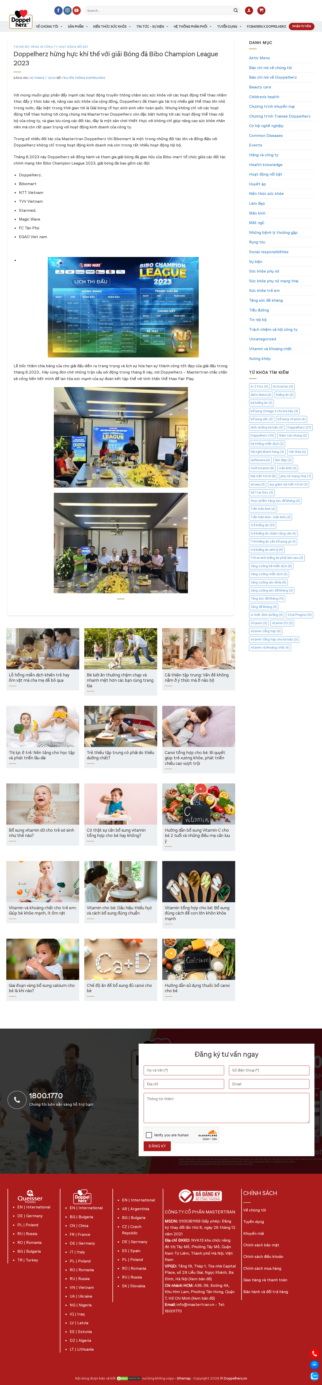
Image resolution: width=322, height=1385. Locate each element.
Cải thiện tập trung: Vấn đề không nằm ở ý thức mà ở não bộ (197, 678)
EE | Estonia (81, 1331)
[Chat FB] (314, 1364)
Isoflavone (260, 460)
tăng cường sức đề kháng (272, 590)
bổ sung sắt (262, 419)
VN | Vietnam (82, 1287)
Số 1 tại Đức (262, 492)
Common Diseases (266, 135)
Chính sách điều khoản (263, 1256)
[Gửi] (235, 10)
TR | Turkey (27, 1260)
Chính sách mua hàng (262, 1268)
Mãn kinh (257, 213)
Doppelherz (299, 427)
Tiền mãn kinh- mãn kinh (271, 517)
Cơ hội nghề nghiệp (266, 125)
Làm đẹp (257, 203)
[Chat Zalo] (314, 1375)
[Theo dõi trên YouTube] (76, 10)
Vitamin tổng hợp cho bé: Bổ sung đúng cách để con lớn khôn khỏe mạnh (197, 913)
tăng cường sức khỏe (268, 582)
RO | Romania (29, 1242)
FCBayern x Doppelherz (266, 26)
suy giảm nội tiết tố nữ (288, 484)
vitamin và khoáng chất (270, 647)
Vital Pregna (300, 615)
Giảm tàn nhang (293, 435)
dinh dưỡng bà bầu (267, 427)
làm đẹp (283, 460)
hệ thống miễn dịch (267, 444)
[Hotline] (314, 1353)
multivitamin (262, 468)
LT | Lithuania (82, 1349)
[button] (249, 11)
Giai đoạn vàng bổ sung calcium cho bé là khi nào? (42, 988)
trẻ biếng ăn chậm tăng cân (273, 533)
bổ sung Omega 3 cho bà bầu (274, 411)
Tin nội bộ (21, 47)
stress (258, 484)
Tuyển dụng (227, 26)
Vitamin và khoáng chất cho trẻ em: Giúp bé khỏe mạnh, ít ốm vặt (42, 910)
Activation (283, 386)
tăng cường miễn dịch (269, 574)
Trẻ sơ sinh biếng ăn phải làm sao (277, 558)
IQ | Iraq (77, 1314)
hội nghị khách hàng (267, 452)
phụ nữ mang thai (295, 476)
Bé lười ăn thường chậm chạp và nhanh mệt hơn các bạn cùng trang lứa (120, 681)
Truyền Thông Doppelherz (83, 78)
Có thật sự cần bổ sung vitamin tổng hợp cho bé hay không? (116, 833)
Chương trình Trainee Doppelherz (280, 116)
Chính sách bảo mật (261, 1245)
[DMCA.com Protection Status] (128, 1378)
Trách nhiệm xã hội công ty (273, 329)
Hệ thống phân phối (190, 26)
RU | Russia (27, 1233)
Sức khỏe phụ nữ (264, 271)
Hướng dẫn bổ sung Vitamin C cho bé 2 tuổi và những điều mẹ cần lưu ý (197, 836)
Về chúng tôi (47, 26)
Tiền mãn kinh (263, 509)
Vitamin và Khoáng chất (270, 348)
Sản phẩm (76, 26)
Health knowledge (266, 164)
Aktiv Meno (259, 58)
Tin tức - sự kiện (150, 26)
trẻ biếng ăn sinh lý (267, 550)
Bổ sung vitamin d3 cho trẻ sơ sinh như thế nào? (41, 833)
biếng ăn (285, 395)
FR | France (80, 1234)
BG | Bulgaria (29, 1251)
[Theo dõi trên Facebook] (58, 10)
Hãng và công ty (44, 47)
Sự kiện (255, 261)
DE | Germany (30, 1215)
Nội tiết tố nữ (263, 476)
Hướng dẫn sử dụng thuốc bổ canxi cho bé (197, 988)
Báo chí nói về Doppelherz (273, 77)
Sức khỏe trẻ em (264, 290)
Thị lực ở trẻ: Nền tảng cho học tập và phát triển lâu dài (42, 755)
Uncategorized (262, 339)
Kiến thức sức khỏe (110, 26)
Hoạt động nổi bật (74, 47)
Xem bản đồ (200, 1279)
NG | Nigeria (81, 1305)
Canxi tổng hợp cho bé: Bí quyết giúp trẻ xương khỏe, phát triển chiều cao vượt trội (195, 758)
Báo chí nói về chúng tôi (270, 67)
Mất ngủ (256, 222)
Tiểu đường (259, 310)
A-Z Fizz (259, 386)
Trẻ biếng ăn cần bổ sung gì (273, 541)
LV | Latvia (79, 1322)
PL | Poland (27, 1225)
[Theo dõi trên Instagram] (67, 10)
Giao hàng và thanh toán (265, 1280)
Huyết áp (257, 184)
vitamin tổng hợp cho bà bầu (274, 639)
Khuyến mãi (253, 1233)
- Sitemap (183, 1378)
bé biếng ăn (261, 403)
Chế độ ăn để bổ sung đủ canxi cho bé (119, 988)
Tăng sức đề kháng (266, 300)
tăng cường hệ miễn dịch (271, 566)
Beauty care (260, 87)
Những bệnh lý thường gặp (273, 232)
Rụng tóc (257, 242)
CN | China (79, 1225)
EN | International (33, 1207)
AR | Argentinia (135, 1208)
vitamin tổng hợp (266, 631)
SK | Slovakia (133, 1286)
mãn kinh (288, 468)
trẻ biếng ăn (263, 525)
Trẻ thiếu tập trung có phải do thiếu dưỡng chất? (120, 755)
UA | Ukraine (81, 1296)
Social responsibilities (269, 251)
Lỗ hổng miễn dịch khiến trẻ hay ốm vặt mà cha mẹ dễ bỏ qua (39, 678)
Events (255, 145)
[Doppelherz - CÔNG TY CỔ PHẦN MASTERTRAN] (27, 19)
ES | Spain (131, 1250)
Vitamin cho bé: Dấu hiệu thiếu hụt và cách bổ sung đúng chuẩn (119, 910)
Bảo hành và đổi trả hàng (265, 1291)
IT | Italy (77, 1252)
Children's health (264, 96)
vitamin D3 (282, 623)
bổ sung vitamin (291, 419)
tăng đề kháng (264, 607)
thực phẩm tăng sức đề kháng (275, 501)
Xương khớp (260, 358)
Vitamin (259, 623)
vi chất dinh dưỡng (267, 615)
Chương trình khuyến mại (272, 106)
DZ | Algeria (80, 1340)
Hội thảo (297, 452)
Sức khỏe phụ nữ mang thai (273, 281)
